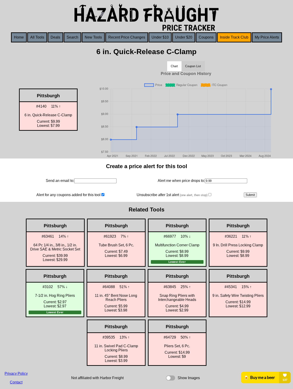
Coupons (206, 37)
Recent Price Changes (126, 37)
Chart (174, 66)
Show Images (189, 378)
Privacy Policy (16, 373)
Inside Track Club (234, 37)
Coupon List (193, 66)
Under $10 (160, 37)
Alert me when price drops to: (181, 181)
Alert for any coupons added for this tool (68, 195)
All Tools (37, 37)
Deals (55, 37)
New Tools (93, 37)
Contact (16, 382)
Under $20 (183, 37)
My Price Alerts (267, 37)
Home (19, 37)
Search (72, 37)
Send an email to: (60, 181)
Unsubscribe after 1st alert (172, 195)
